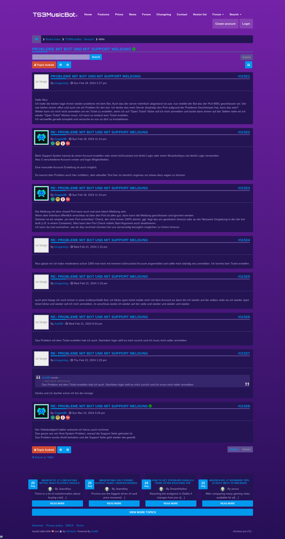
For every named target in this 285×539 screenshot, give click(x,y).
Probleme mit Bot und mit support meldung (81, 49)
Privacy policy (54, 525)
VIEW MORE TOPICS (142, 512)
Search (234, 14)
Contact (182, 14)
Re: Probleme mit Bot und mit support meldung (99, 132)
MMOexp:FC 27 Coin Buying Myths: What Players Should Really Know (59, 483)
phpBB (94, 531)
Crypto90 (60, 138)
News (132, 14)
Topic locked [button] (45, 64)
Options (234, 449)
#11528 (244, 406)
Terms (80, 525)
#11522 (244, 132)
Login (246, 23)
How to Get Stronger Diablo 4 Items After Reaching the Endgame (173, 483)
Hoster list (200, 14)
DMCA (69, 525)
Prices (119, 14)
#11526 (244, 317)
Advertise (37, 525)
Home (88, 14)
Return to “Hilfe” (44, 457)
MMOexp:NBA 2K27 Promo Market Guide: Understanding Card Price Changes (116, 483)
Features (103, 14)
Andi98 (58, 323)
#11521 (244, 76)
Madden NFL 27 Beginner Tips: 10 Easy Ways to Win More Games (229, 483)
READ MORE (57, 503)
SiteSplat (71, 531)
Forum (146, 14)
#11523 (244, 188)
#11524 (244, 240)
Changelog (163, 14)
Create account (225, 23)
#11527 (244, 353)
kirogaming (61, 83)
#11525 (244, 276)
